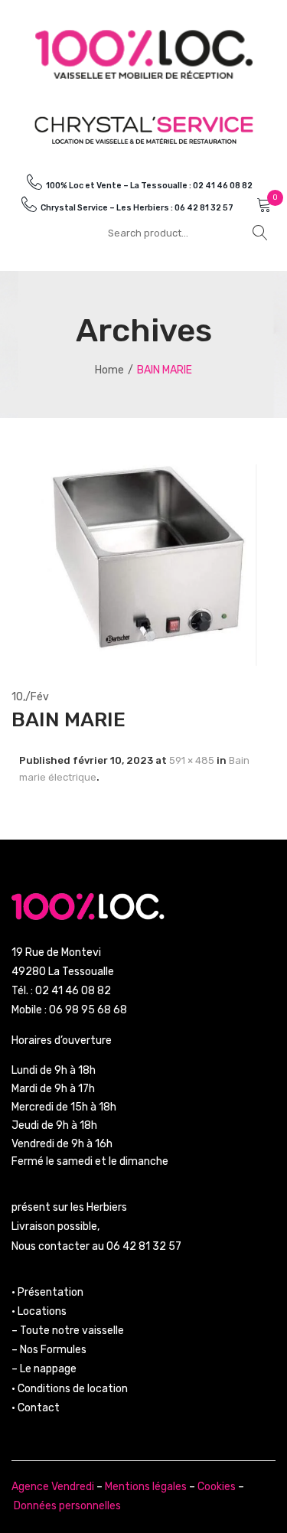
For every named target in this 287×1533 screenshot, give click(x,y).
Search (260, 232)
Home (109, 370)
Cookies (216, 1486)
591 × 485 (191, 760)
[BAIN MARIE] (143, 563)
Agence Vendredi (52, 1486)
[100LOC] (144, 53)
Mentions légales (146, 1486)
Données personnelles (67, 1505)
